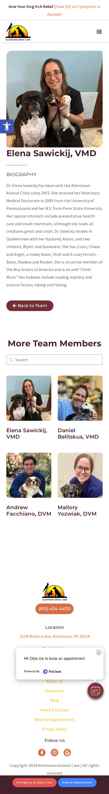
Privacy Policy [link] (54, 729)
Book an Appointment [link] (54, 719)
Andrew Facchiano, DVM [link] (28, 510)
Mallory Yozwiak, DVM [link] (77, 510)
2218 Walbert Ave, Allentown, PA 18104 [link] (55, 636)
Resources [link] (54, 690)
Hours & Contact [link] (55, 709)
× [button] (99, 652)
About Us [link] (54, 681)
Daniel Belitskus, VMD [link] (78, 433)
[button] (95, 691)
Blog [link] (54, 700)
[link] (7, 126)
